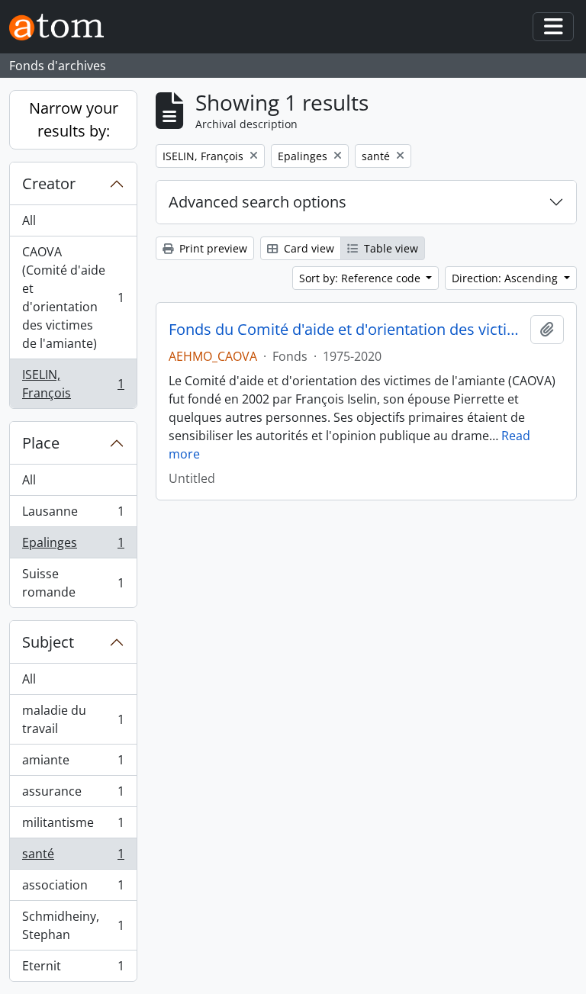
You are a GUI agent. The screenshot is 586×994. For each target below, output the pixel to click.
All (29, 220)
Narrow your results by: (73, 119)
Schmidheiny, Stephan (72, 925)
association (72, 889)
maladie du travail (72, 719)
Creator (49, 183)
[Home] (62, 27)
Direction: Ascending (506, 278)
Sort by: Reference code (361, 278)
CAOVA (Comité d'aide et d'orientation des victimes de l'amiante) (72, 297)
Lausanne (72, 515)
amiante (72, 763)
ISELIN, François (72, 383)
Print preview (211, 248)
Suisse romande (72, 582)
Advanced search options (257, 201)
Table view (389, 248)
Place (41, 443)
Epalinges (72, 546)
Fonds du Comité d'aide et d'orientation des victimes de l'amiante (346, 329)
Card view (307, 248)
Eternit (72, 969)
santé (72, 857)
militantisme (72, 826)
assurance (72, 795)
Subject (48, 642)
